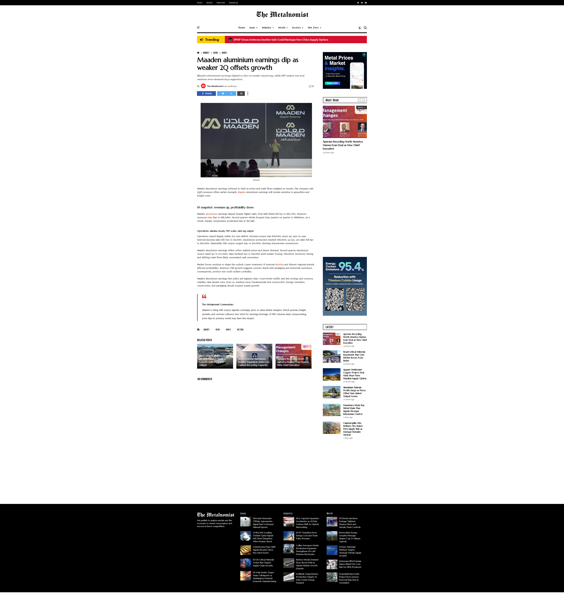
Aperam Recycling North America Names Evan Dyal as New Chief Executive (343, 145)
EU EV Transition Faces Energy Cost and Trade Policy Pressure (307, 535)
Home (199, 3)
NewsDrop (233, 3)
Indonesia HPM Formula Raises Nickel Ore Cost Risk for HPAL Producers (350, 564)
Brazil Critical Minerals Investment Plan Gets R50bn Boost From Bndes (354, 356)
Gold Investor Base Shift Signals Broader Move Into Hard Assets (264, 550)
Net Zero (313, 27)
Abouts (210, 3)
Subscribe (221, 3)
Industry (266, 27)
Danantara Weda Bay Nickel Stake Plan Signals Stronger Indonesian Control (354, 409)
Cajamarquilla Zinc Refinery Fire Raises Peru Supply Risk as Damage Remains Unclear (353, 429)
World (281, 27)
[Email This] (241, 93)
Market (206, 52)
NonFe (224, 52)
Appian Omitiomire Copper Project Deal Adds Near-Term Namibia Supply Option (354, 374)
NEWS (215, 52)
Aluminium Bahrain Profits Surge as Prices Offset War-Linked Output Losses (354, 392)
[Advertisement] (256, 473)
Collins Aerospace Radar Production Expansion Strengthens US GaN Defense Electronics (284, 40)
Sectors (296, 27)
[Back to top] (557, 600)
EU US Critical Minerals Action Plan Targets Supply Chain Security (263, 562)
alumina (279, 264)
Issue (252, 27)
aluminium (211, 214)
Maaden (242, 192)
